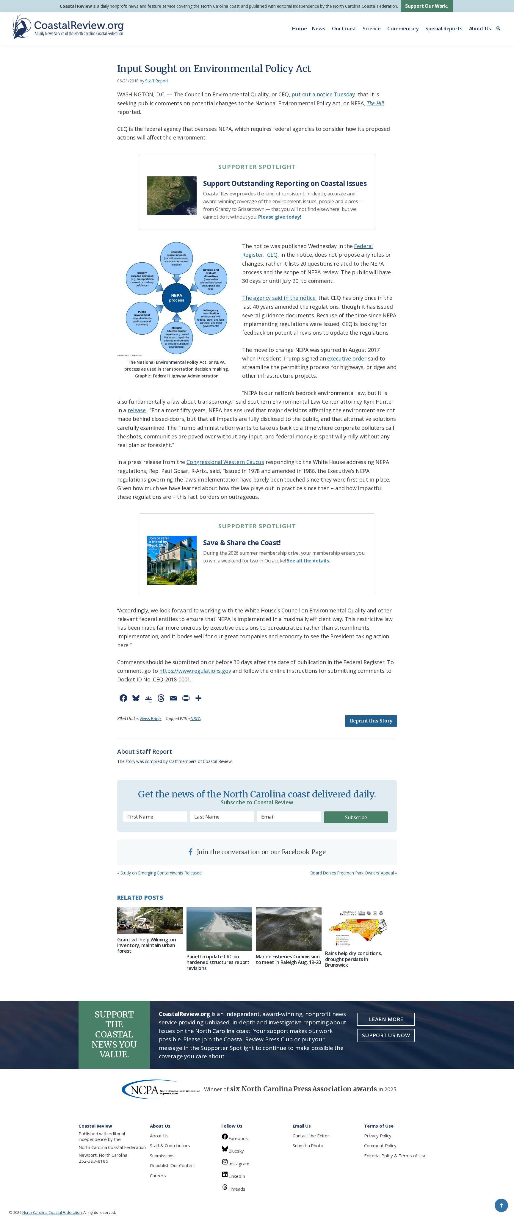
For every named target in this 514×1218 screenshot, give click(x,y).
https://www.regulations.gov (195, 670)
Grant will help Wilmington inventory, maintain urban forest (146, 945)
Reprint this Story (371, 721)
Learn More (386, 1019)
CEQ (272, 254)
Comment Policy (380, 1145)
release (137, 410)
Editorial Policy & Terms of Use (395, 1156)
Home (299, 28)
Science (372, 28)
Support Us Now (386, 1035)
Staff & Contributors (170, 1145)
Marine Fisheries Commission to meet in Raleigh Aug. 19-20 (288, 959)
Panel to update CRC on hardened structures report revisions (218, 962)
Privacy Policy (377, 1136)
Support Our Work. (426, 6)
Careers (158, 1175)
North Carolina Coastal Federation (112, 1147)
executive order (346, 358)
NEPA (195, 718)
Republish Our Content (172, 1165)
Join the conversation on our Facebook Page (260, 852)
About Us (480, 28)
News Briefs (151, 718)
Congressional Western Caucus (225, 461)
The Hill (375, 103)
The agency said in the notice (279, 297)
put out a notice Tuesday (323, 94)
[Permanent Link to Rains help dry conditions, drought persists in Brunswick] (358, 927)
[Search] (499, 28)
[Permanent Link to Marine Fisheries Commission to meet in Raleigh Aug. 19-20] (289, 929)
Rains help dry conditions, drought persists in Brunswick (353, 959)
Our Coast (344, 28)
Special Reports (443, 28)
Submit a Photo (308, 1145)
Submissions (162, 1156)
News (318, 28)
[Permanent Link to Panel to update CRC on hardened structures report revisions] (219, 929)
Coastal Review (76, 6)
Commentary (403, 28)
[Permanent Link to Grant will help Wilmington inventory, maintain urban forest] (150, 920)
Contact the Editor (311, 1136)
